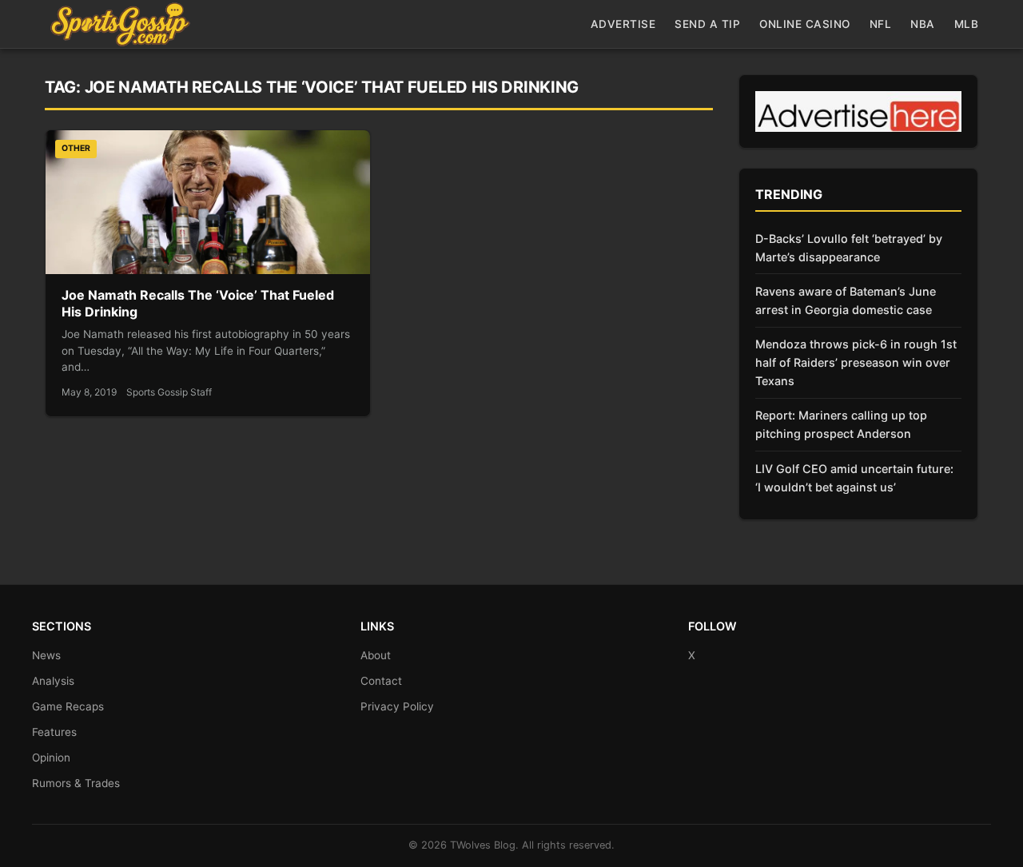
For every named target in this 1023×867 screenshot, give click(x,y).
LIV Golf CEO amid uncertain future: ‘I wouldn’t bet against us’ (854, 478)
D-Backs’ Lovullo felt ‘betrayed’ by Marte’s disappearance (848, 248)
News (46, 655)
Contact (381, 680)
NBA (922, 24)
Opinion (51, 757)
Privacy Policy (397, 706)
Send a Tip (707, 24)
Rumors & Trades (76, 783)
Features (54, 732)
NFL (881, 24)
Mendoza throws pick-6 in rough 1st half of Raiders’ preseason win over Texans (856, 362)
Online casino (804, 24)
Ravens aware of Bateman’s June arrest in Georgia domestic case (845, 300)
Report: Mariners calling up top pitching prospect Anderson (841, 424)
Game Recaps (68, 706)
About (375, 655)
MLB (966, 24)
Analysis (53, 680)
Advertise (623, 24)
